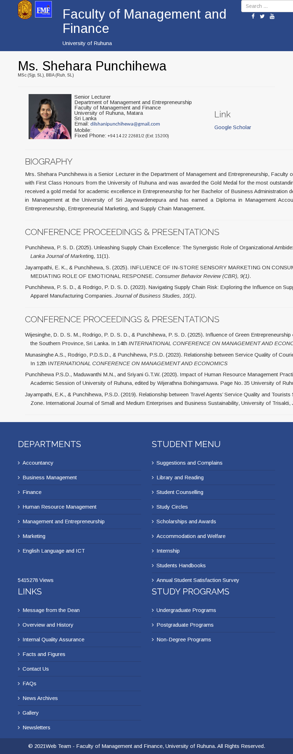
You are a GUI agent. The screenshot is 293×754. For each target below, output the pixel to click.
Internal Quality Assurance (53, 639)
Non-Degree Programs (184, 639)
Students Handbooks (181, 565)
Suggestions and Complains (190, 463)
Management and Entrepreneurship (64, 521)
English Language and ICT (54, 551)
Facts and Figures (44, 654)
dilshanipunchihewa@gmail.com (125, 124)
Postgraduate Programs (185, 625)
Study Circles (172, 507)
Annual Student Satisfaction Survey (198, 580)
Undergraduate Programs (186, 610)
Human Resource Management (59, 507)
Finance (32, 492)
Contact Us (36, 669)
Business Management (50, 477)
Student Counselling (180, 492)
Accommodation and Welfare (191, 536)
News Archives (40, 698)
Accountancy (38, 463)
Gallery (31, 713)
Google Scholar (232, 127)
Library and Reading (180, 477)
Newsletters (36, 727)
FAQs (29, 683)
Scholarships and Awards (186, 521)
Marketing (34, 536)
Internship (168, 551)
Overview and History (48, 625)
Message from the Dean (51, 610)
